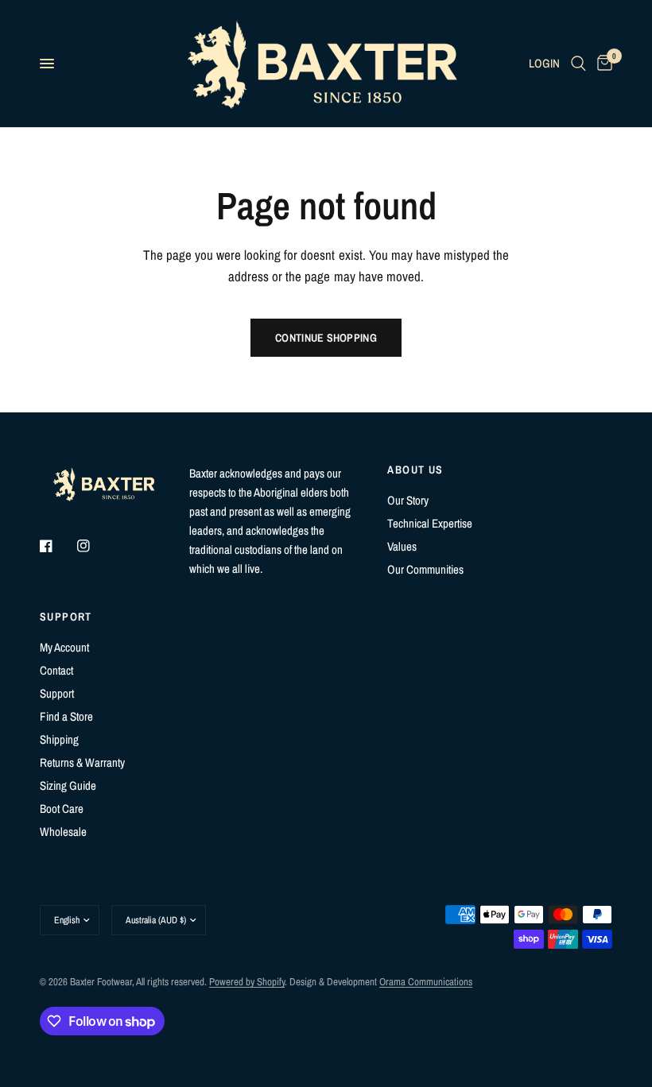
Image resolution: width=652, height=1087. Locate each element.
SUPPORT (66, 616)
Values (402, 546)
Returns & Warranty (82, 762)
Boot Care (61, 808)
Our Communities (425, 569)
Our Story (408, 500)
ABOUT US (415, 469)
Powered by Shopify (247, 981)
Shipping (59, 739)
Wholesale (63, 831)
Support (57, 693)
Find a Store (66, 716)
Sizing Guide (68, 785)
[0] (602, 63)
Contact (56, 670)
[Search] (578, 63)
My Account (64, 647)
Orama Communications (425, 981)
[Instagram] (94, 545)
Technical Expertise (429, 523)
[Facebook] (57, 545)
